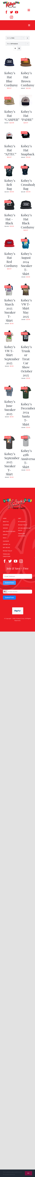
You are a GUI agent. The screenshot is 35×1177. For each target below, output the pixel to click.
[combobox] (5, 591)
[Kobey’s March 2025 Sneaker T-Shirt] (9, 285)
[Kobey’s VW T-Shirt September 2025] (9, 331)
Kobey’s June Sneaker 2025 (10, 407)
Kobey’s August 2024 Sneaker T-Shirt (26, 263)
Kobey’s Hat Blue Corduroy (11, 79)
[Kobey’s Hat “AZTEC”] (9, 130)
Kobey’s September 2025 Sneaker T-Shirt (11, 464)
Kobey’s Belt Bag (9, 184)
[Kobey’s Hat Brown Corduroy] (25, 57)
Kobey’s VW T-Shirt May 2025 (26, 308)
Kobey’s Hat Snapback (27, 150)
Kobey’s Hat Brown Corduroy (27, 79)
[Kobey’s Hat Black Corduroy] (25, 199)
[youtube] (16, 12)
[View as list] (19, 48)
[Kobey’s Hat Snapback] (25, 130)
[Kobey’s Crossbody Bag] (25, 165)
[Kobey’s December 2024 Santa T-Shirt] (25, 386)
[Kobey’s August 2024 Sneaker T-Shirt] (25, 238)
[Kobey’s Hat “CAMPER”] (9, 96)
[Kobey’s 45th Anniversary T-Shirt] (25, 435)
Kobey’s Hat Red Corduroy (11, 259)
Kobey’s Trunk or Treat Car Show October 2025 (26, 361)
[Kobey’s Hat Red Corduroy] (9, 238)
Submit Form (9, 583)
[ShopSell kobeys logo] (11, 2)
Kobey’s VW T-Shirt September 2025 (11, 355)
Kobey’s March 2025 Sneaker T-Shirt (10, 310)
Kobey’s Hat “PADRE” (27, 115)
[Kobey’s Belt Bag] (9, 165)
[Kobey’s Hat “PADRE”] (25, 96)
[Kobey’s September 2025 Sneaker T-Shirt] (9, 435)
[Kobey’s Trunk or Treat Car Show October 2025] (25, 331)
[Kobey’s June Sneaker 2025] (9, 386)
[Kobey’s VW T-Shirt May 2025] (25, 285)
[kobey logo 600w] (17, 497)
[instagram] (11, 17)
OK (28, 1173)
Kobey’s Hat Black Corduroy (27, 221)
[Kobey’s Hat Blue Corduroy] (9, 57)
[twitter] (11, 12)
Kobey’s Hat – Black (9, 219)
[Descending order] (27, 38)
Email (5, 572)
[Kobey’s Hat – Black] (9, 199)
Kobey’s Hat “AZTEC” (10, 150)
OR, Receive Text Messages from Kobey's (17, 588)
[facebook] (6, 12)
